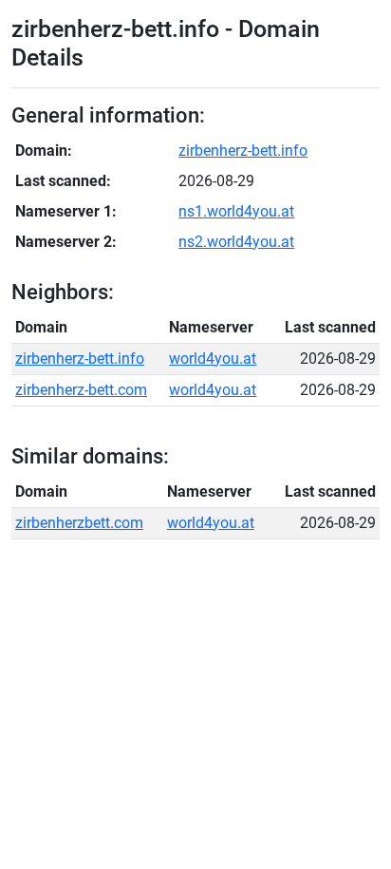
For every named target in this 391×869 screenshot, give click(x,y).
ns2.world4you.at (236, 242)
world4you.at (212, 358)
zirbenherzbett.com (79, 523)
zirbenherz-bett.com (81, 390)
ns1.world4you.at (236, 211)
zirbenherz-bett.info (242, 151)
